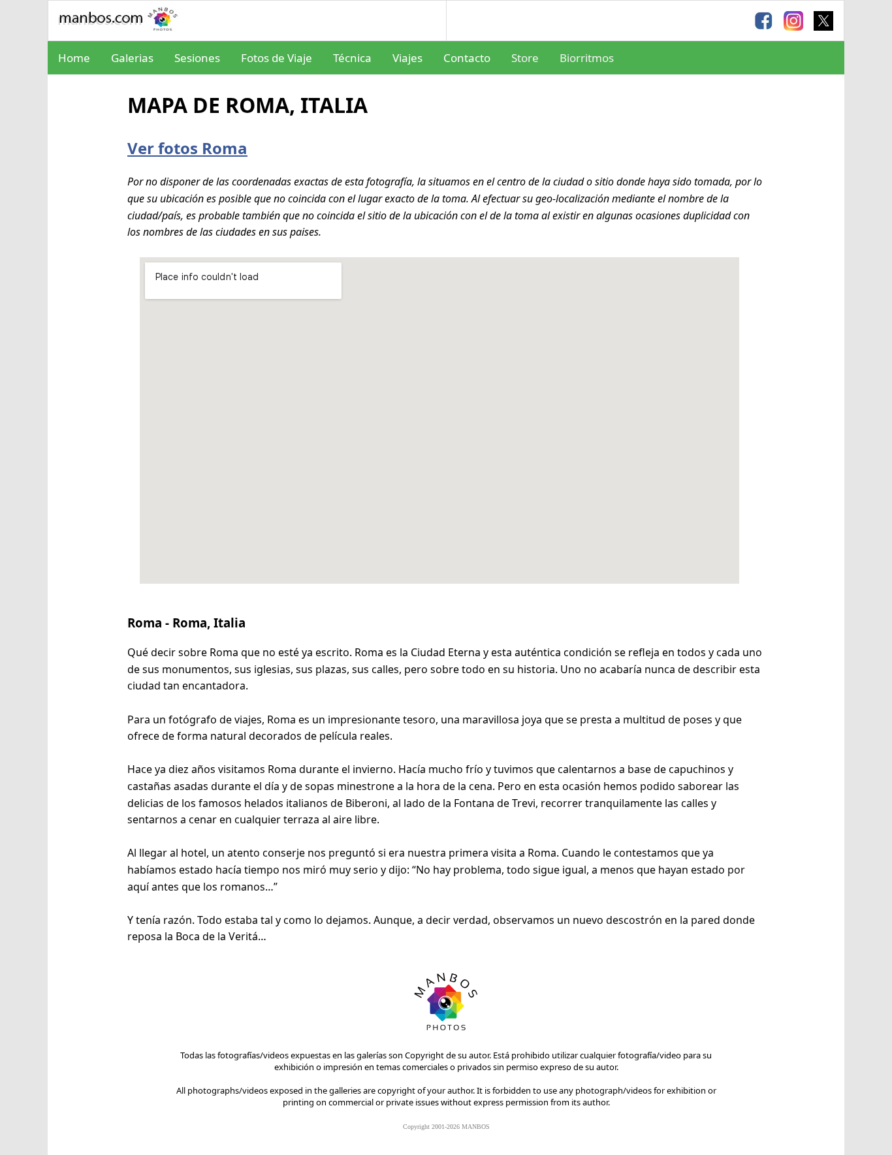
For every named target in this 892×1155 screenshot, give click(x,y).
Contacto (466, 57)
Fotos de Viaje (276, 57)
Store (525, 57)
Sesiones (197, 57)
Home (74, 57)
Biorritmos (587, 57)
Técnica (352, 57)
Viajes (407, 57)
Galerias (132, 57)
